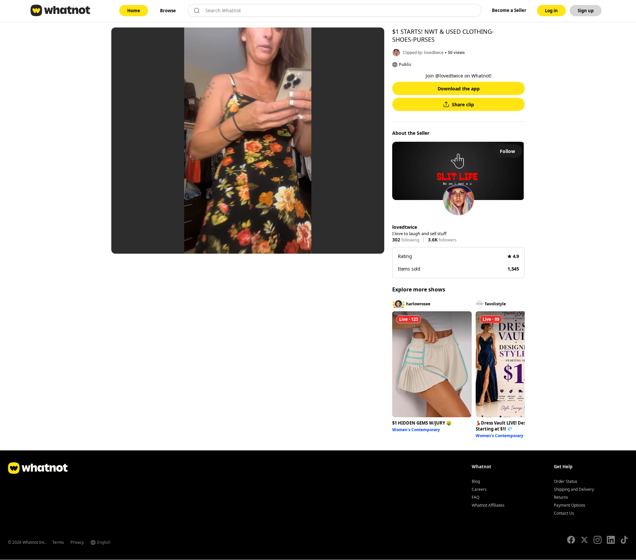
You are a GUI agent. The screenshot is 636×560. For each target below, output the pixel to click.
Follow (507, 151)
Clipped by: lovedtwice (423, 52)
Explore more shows (418, 289)
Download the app (459, 88)
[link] (133, 10)
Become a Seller (509, 10)
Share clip (463, 104)
